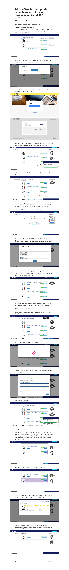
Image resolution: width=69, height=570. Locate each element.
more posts (19, 561)
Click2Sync (17, 560)
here (35, 20)
